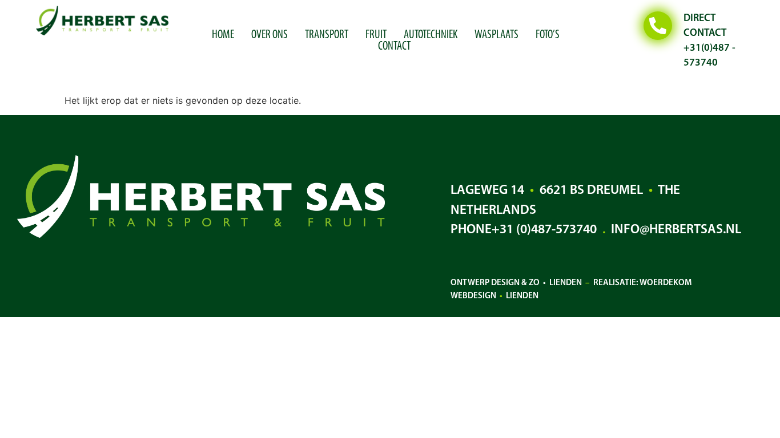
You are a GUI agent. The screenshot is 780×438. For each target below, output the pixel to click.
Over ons (269, 35)
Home (223, 35)
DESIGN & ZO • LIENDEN (536, 283)
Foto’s (548, 35)
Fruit (376, 35)
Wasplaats (496, 35)
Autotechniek (430, 35)
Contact (394, 46)
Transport (326, 35)
